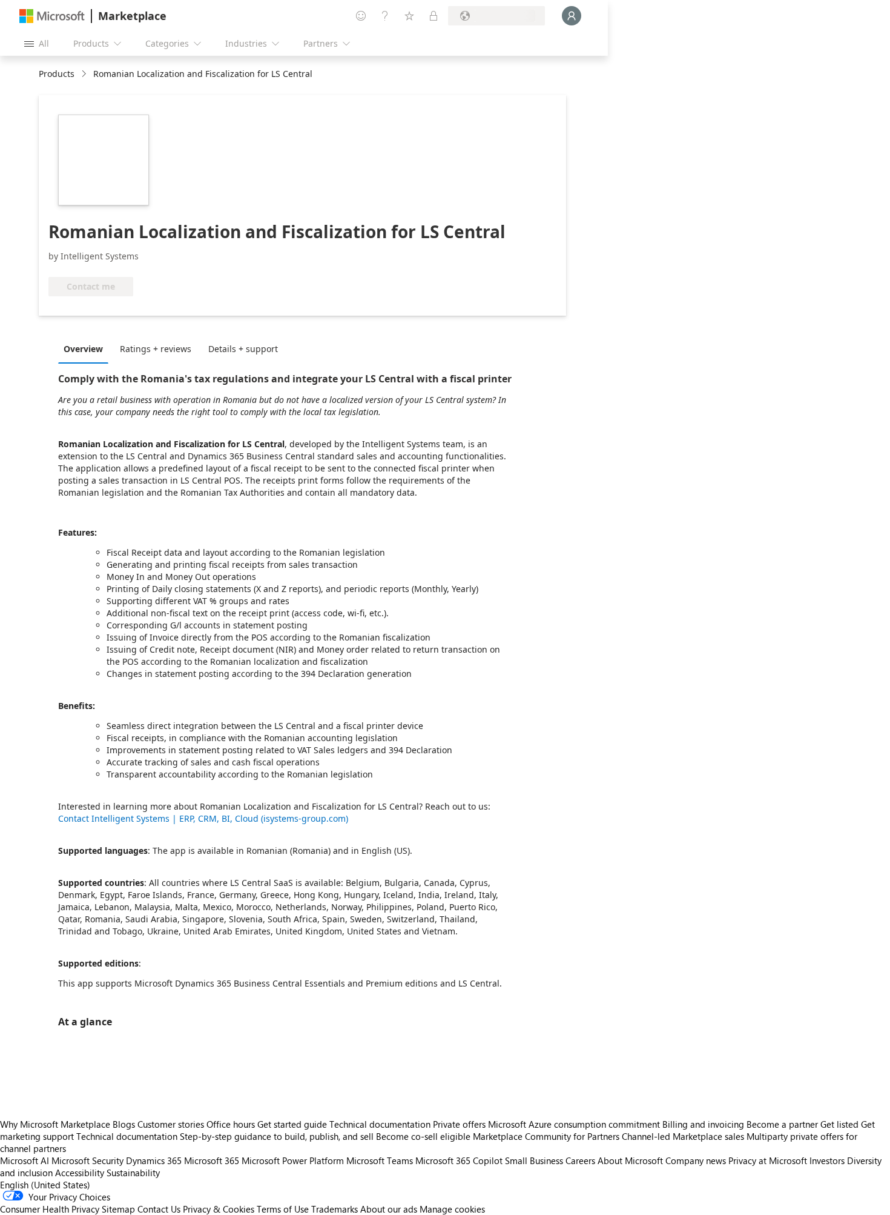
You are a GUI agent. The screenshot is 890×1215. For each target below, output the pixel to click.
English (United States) (45, 1185)
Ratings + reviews (155, 349)
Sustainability (133, 1173)
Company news (695, 1160)
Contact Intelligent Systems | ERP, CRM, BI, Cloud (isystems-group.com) (203, 818)
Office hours (230, 1124)
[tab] (86, 348)
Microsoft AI (24, 1160)
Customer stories (170, 1124)
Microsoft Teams (379, 1160)
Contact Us (158, 1209)
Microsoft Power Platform (293, 1160)
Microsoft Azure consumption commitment (575, 1124)
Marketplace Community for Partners (546, 1136)
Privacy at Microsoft (767, 1160)
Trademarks (334, 1209)
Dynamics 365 (154, 1160)
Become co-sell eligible (423, 1136)
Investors (827, 1160)
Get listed (839, 1124)
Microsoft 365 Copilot (459, 1160)
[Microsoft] (52, 16)
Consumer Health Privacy (49, 1209)
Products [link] (56, 73)
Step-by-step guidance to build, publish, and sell (277, 1136)
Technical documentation (379, 1124)
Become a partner (782, 1124)
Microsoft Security (87, 1160)
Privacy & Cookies (218, 1209)
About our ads (388, 1209)
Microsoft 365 (211, 1160)
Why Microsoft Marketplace (55, 1124)
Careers (580, 1160)
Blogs (124, 1124)
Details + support (243, 349)
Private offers (459, 1124)
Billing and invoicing (703, 1124)
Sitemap (118, 1209)
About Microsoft (630, 1160)
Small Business (534, 1160)
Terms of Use (283, 1209)
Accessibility (79, 1173)
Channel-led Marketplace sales (683, 1136)
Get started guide (292, 1124)
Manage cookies (452, 1209)
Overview (83, 349)
